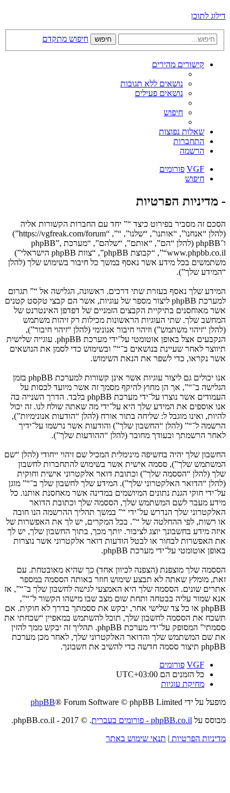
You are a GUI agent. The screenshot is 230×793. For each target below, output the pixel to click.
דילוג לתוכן (208, 15)
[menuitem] (151, 83)
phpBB (42, 702)
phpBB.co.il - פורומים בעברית (141, 720)
